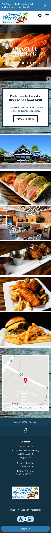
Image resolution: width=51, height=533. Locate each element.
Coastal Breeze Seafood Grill (25, 493)
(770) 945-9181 (25, 457)
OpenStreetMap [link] (27, 408)
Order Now (25, 528)
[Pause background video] (48, 79)
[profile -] (40, 15)
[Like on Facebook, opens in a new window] (25, 431)
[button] (25, 152)
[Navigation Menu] (47, 15)
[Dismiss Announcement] (45, 5)
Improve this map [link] (39, 408)
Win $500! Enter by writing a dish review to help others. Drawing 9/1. (18, 5)
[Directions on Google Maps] (25, 382)
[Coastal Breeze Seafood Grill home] (15, 18)
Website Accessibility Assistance (25, 509)
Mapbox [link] (16, 408)
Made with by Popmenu (20, 422)
